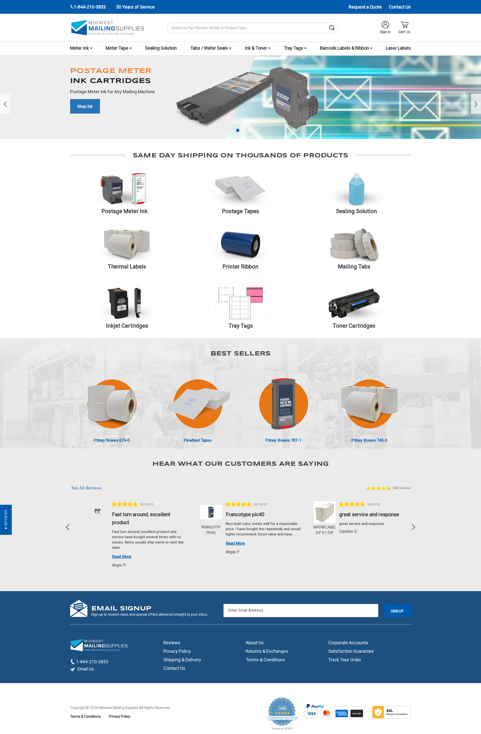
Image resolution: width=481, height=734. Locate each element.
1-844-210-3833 (92, 661)
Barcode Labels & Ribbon (345, 48)
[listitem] (123, 535)
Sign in (385, 32)
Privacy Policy (177, 651)
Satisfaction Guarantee (351, 651)
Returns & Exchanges (267, 651)
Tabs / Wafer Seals (209, 48)
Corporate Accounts (348, 642)
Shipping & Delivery (182, 659)
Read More (108, 556)
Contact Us (400, 7)
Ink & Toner (256, 48)
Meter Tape (117, 48)
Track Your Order (344, 659)
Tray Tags (294, 48)
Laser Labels (398, 48)
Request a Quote (365, 7)
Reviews (171, 642)
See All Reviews (86, 487)
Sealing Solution (161, 48)
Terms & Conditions (265, 659)
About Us (255, 642)
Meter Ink (80, 48)
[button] (68, 527)
